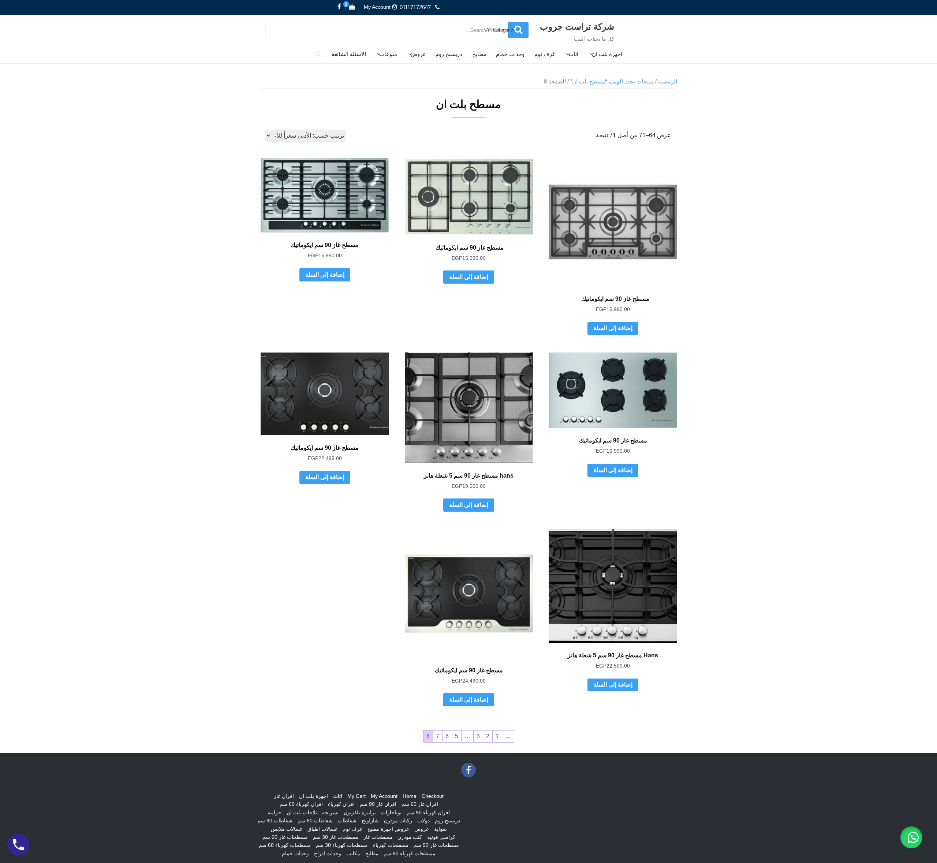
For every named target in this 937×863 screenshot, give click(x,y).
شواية (440, 829)
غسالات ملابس (286, 829)
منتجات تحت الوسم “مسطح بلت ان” (612, 82)
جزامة (274, 812)
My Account (377, 7)
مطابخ (479, 54)
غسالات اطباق (322, 829)
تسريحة (330, 812)
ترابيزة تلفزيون (360, 812)
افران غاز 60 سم (420, 804)
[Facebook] (339, 7)
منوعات (388, 54)
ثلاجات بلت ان (302, 812)
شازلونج (370, 820)
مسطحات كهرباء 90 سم (410, 853)
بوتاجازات (391, 812)
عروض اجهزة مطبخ (388, 829)
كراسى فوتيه (441, 837)
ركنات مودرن (398, 820)
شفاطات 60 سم (315, 820)
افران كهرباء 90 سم (428, 812)
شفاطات (347, 820)
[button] (911, 837)
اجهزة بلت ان (607, 54)
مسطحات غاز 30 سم (335, 837)
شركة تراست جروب (577, 26)
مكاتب (353, 853)
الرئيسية (667, 82)
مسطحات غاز (377, 837)
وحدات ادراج (327, 853)
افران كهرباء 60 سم (301, 804)
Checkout (433, 796)
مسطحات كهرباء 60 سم (285, 845)
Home (410, 796)
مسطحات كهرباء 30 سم (342, 845)
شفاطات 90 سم (274, 820)
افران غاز (284, 796)
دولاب (423, 820)
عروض (418, 54)
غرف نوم (544, 54)
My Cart (356, 796)
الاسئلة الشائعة (349, 54)
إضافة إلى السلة (612, 328)
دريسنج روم (449, 54)
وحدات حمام (510, 54)
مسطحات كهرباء (390, 845)
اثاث (573, 54)
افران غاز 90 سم (378, 804)
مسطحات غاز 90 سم (436, 845)
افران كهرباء (341, 804)
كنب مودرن (409, 837)
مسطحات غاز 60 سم (285, 837)
